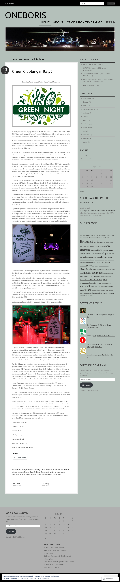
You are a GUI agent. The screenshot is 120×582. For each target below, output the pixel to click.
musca (113, 269)
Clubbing (86, 113)
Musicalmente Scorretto (91, 85)
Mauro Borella (87, 127)
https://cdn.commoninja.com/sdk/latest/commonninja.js (101, 210)
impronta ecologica (18, 474)
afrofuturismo (87, 98)
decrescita (93, 250)
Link (84, 116)
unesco (105, 293)
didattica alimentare (104, 249)
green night (60, 472)
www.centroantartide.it (19, 443)
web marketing (83, 295)
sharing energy (96, 283)
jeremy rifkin (91, 262)
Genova (102, 260)
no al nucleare (107, 273)
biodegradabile (27, 469)
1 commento (17, 485)
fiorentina (82, 260)
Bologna (85, 102)
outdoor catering (90, 276)
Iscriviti (11, 531)
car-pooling (36, 469)
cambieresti (102, 242)
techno (85, 142)
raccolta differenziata (45, 474)
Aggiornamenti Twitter (95, 198)
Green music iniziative (48, 472)
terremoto (95, 290)
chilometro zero (58, 469)
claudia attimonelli (89, 109)
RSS (109, 22)
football (92, 260)
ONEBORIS (25, 15)
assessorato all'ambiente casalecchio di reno (94, 237)
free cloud (97, 260)
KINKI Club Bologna (103, 262)
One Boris (90, 314)
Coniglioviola (100, 246)
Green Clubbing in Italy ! (32, 71)
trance (90, 293)
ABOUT (58, 22)
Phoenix (103, 276)
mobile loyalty (107, 269)
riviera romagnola (98, 279)
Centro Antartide (46, 469)
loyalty (85, 120)
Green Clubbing (35, 472)
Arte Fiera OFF (107, 235)
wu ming (90, 295)
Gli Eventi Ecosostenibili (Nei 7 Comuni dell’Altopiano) (96, 75)
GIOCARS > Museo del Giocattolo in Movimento (94, 69)
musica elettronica (32, 474)
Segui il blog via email (17, 513)
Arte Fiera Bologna (98, 235)
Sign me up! (86, 385)
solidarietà (108, 283)
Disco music (86, 253)
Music (81, 273)
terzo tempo (102, 290)
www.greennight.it (18, 439)
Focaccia (87, 260)
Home (45, 22)
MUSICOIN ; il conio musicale (93, 64)
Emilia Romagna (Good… (95, 344)
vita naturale (111, 293)
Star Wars (94, 286)
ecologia (20, 472)
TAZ (99, 286)
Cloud (84, 246)
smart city (86, 135)
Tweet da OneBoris (86, 202)
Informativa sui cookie (43, 578)
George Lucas (108, 260)
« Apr (82, 191)
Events (26, 472)
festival (110, 257)
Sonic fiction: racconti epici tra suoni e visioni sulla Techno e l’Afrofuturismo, (98, 80)
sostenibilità (57, 474)
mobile (102, 269)
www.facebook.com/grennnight (22, 447)
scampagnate (85, 282)
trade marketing (84, 293)
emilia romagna (88, 257)
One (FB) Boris (88, 223)
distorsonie (96, 253)
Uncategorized (97, 293)
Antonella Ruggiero (88, 235)
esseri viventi (97, 257)
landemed (83, 266)
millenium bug (96, 269)
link (93, 266)
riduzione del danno (85, 280)
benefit (107, 237)
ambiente (18, 469)
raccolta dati (108, 276)
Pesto (98, 276)
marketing (86, 124)
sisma (103, 283)
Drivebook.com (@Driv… (95, 325)
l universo (101, 266)
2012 (81, 235)
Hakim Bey (85, 262)
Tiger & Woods (109, 290)
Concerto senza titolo (91, 246)
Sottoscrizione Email (93, 365)
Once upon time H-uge (85, 22)
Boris (84, 105)
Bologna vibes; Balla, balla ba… (104, 335)
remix (85, 131)
